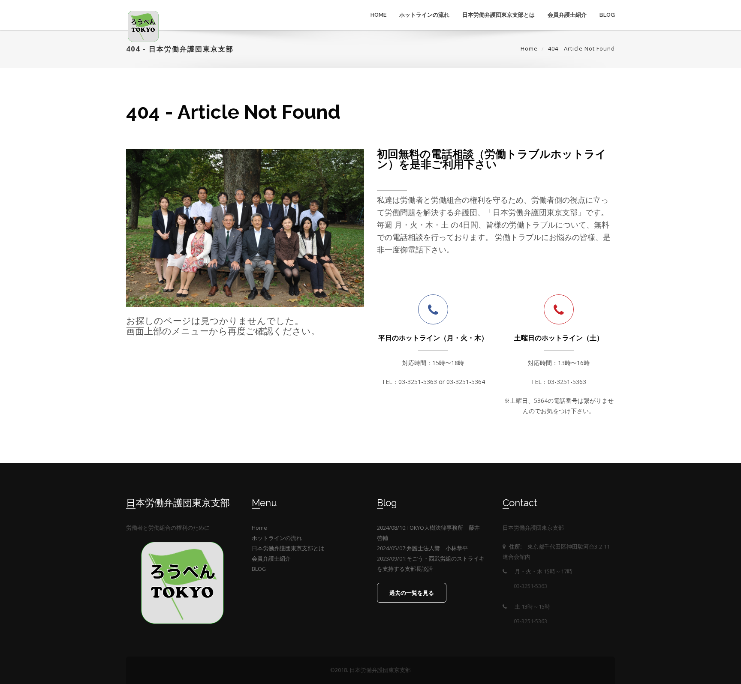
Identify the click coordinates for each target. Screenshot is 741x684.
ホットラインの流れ (424, 15)
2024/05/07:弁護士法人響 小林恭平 (422, 548)
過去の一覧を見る (411, 593)
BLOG (607, 15)
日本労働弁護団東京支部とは (498, 15)
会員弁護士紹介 (567, 15)
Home (378, 15)
